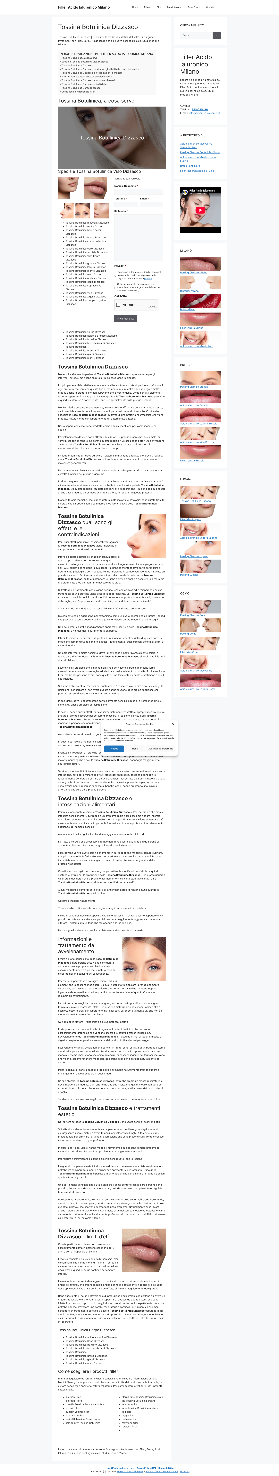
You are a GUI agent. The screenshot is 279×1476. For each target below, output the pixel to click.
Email (144, 198)
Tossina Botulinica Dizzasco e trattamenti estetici (89, 80)
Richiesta (121, 211)
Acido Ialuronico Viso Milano (196, 346)
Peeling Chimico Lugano (194, 556)
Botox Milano (187, 309)
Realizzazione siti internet (130, 1471)
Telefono (121, 198)
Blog (159, 7)
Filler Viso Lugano (190, 519)
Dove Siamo (194, 7)
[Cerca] (217, 35)
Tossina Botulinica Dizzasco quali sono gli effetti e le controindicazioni (100, 69)
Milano (147, 7)
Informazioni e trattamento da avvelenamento (86, 76)
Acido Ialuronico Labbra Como (197, 689)
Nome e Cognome (126, 186)
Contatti (210, 7)
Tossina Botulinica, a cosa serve (79, 57)
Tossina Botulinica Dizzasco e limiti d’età (84, 84)
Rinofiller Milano (189, 290)
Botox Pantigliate (190, 165)
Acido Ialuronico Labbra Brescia (198, 423)
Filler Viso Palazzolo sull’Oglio (197, 170)
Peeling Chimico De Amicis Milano (200, 152)
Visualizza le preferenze (160, 748)
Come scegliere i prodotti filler (78, 91)
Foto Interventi (174, 7)
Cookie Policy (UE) (146, 1468)
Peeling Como (188, 633)
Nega (135, 748)
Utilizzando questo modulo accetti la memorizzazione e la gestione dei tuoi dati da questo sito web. (139, 287)
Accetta (114, 748)
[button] (173, 724)
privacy (148, 278)
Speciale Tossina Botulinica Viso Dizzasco (84, 61)
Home (135, 7)
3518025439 (200, 109)
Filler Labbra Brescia (192, 460)
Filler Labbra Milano (191, 327)
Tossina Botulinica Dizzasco (77, 65)
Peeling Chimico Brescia (194, 386)
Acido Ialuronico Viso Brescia (197, 442)
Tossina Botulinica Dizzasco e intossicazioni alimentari (91, 72)
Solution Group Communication (162, 1471)
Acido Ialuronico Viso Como (196, 670)
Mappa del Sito (166, 1468)
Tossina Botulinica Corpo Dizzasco (81, 87)
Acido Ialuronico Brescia (194, 405)
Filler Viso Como (189, 652)
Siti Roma (184, 1471)
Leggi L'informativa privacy (120, 1468)
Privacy (120, 265)
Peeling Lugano (189, 574)
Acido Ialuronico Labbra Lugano (198, 537)
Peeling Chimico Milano (193, 272)
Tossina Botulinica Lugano (195, 501)
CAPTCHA (120, 296)
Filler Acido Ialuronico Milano (84, 7)
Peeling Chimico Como (193, 615)
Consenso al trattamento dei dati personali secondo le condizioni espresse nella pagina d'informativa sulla (139, 275)
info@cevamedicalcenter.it (204, 113)
